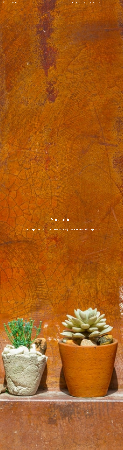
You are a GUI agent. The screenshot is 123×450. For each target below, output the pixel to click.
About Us (71, 2)
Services (109, 2)
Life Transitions (76, 229)
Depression (35, 229)
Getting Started (87, 2)
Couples (96, 229)
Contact (78, 2)
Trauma (26, 229)
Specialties (116, 2)
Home (94, 2)
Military (88, 229)
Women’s (54, 229)
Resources (101, 2)
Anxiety (45, 229)
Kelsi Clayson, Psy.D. (13, 2)
